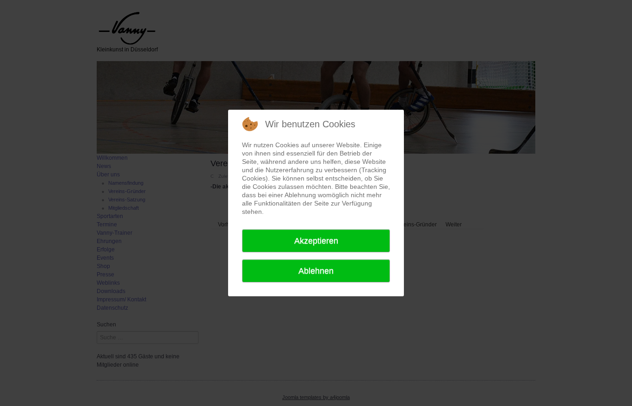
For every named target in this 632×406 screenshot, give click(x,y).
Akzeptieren (316, 240)
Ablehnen (316, 270)
